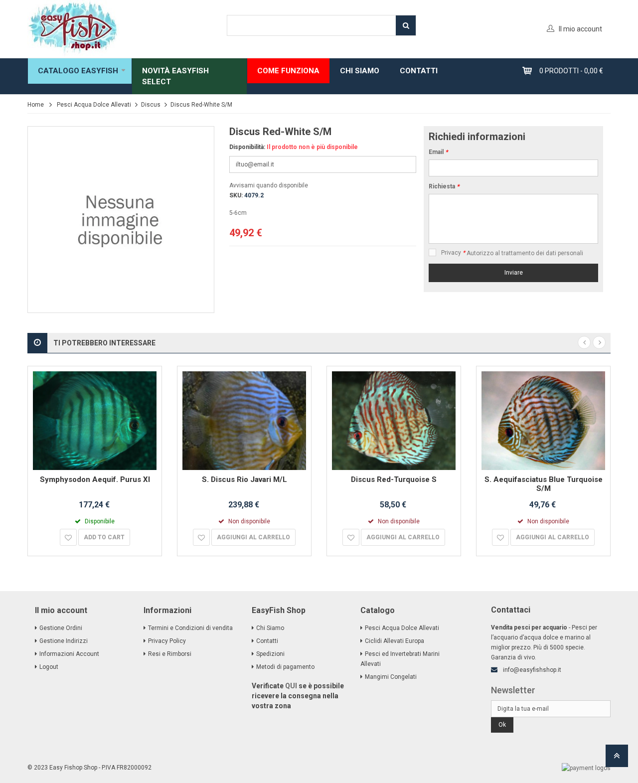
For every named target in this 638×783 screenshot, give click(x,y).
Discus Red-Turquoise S (394, 479)
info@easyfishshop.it (532, 669)
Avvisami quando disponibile (268, 185)
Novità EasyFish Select (175, 76)
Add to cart (104, 537)
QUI (291, 686)
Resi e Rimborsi (169, 653)
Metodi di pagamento (285, 666)
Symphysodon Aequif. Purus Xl (95, 479)
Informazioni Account (69, 653)
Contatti (419, 70)
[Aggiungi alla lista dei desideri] (68, 537)
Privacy (453, 252)
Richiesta (444, 186)
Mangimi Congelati (391, 676)
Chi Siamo (270, 628)
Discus (150, 104)
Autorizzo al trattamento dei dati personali (525, 253)
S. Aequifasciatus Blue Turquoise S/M (543, 484)
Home (35, 104)
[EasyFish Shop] (119, 28)
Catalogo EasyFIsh (78, 70)
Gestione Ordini (60, 628)
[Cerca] (406, 25)
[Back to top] (617, 759)
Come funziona (288, 70)
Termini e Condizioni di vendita (190, 628)
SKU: (236, 195)
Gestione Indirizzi (63, 640)
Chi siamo (359, 70)
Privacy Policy (167, 640)
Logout (48, 666)
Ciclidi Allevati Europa (394, 640)
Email (438, 152)
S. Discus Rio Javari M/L (244, 479)
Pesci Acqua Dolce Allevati (94, 104)
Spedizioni (270, 653)
